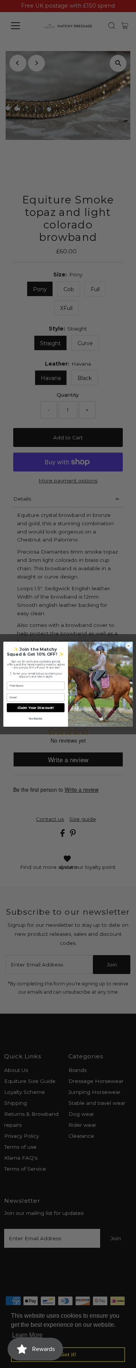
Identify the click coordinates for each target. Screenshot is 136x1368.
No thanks (35, 718)
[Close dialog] (128, 645)
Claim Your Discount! (35, 708)
